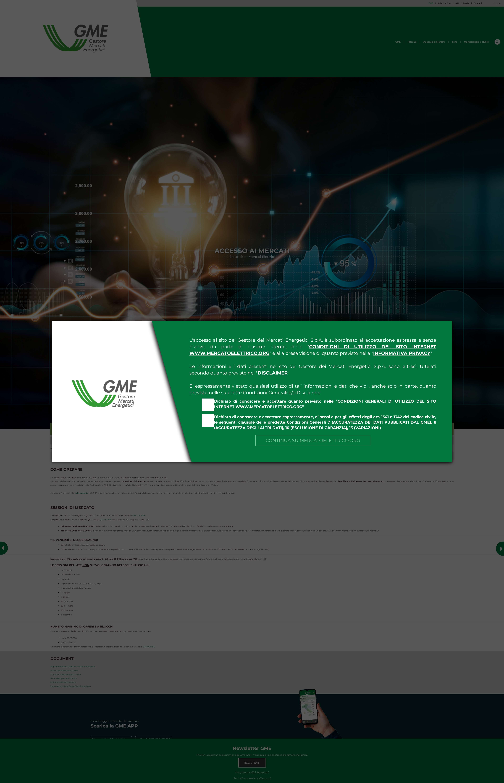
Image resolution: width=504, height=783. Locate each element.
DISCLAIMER (273, 373)
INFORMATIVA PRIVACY (401, 353)
